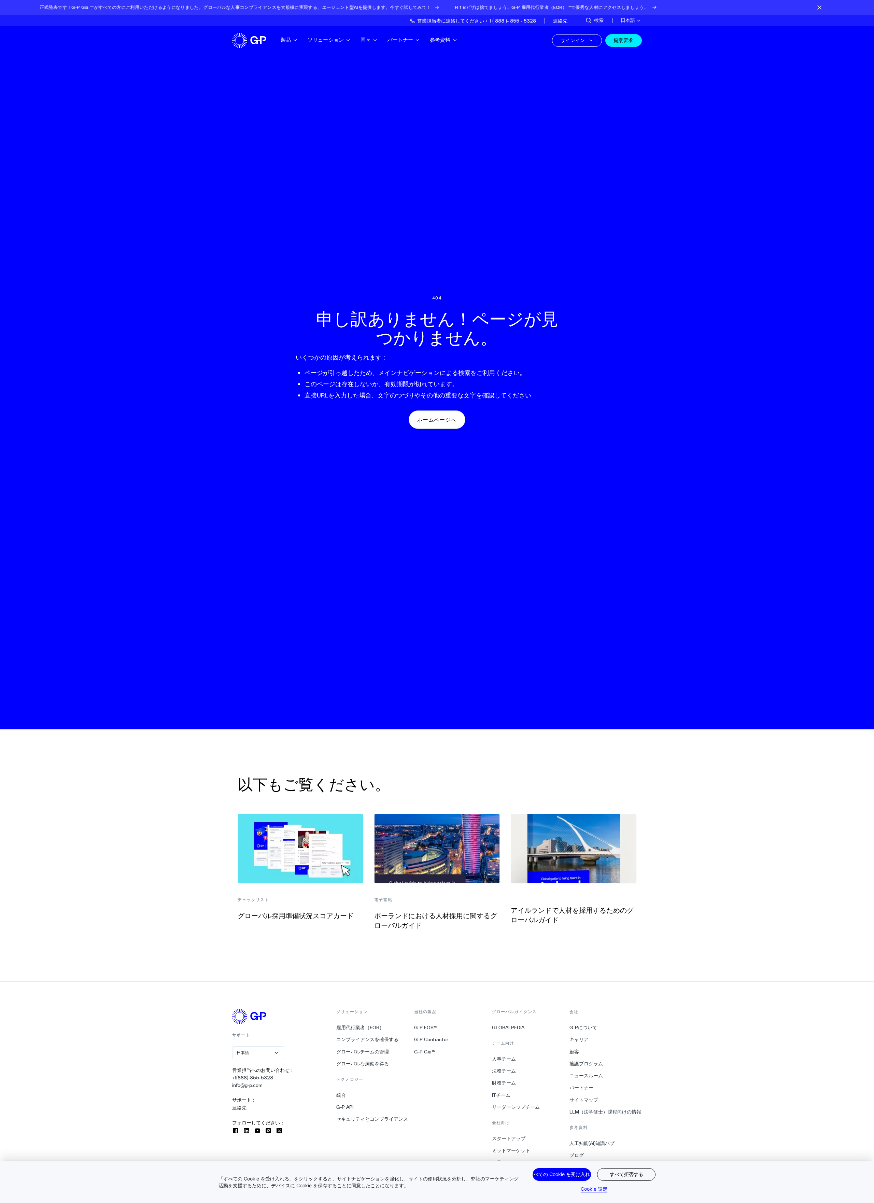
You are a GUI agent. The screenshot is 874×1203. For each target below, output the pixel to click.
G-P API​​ (345, 1107)
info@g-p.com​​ (247, 1085)
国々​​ (366, 40)
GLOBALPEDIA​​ (508, 1027)
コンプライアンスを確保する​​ (367, 1039)
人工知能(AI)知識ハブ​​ (592, 1143)
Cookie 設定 (594, 1189)
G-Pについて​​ (583, 1027)
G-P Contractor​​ (431, 1039)
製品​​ (286, 40)
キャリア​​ (579, 1039)
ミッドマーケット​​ (511, 1150)
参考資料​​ (440, 40)
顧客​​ (574, 1051)
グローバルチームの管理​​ (362, 1051)
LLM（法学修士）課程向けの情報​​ (605, 1112)
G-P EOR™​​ (426, 1027)
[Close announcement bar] (819, 7)
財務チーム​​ (504, 1083)
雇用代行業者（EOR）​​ (360, 1027)
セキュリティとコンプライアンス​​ (372, 1119)
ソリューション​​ (326, 40)
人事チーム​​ (504, 1059)
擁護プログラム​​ (586, 1063)
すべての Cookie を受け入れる (562, 1174)
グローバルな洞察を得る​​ (362, 1063)
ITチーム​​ (501, 1095)
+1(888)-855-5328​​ (252, 1077)
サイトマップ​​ (583, 1100)
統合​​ (341, 1095)
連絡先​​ (239, 1107)
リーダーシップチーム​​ (516, 1107)
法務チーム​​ (504, 1071)
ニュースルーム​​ (586, 1075)
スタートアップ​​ (509, 1138)
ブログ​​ (576, 1155)
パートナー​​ (400, 40)
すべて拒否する (626, 1174)
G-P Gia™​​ (425, 1051)
